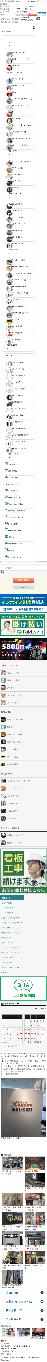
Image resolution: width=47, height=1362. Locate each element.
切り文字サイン (15, 151)
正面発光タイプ (16, 211)
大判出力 (12, 42)
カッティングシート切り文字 (21, 161)
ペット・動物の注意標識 (19, 293)
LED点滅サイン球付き (18, 448)
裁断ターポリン (16, 66)
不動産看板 (22, 1066)
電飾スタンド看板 (17, 395)
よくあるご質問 (13, 524)
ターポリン (11, 688)
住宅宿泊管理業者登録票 (19, 435)
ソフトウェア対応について (17, 517)
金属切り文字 (15, 181)
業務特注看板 (14, 250)
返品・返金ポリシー (14, 497)
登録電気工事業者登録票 (19, 408)
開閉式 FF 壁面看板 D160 (20, 313)
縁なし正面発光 (16, 204)
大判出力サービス (9, 665)
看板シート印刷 (13, 673)
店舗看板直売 (12, 345)
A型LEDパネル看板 (17, 369)
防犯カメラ (15, 319)
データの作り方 (13, 484)
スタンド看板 (12, 749)
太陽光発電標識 (16, 326)
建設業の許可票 (16, 402)
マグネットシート (17, 79)
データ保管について (14, 530)
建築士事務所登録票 (18, 375)
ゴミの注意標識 (16, 333)
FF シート (14, 112)
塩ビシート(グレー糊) (18, 52)
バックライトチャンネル (19, 244)
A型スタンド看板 (17, 362)
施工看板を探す (17, 1072)
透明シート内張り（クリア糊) (21, 125)
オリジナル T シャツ (13, 356)
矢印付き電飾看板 (17, 422)
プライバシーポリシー (15, 557)
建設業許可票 (12, 764)
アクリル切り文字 (17, 168)
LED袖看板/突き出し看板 (19, 266)
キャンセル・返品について (11, 948)
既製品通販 (6, 712)
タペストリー (15, 118)
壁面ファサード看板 (15, 719)
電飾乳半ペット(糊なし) (19, 85)
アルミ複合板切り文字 (16, 803)
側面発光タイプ (16, 230)
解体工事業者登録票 (18, 428)
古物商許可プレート (18, 300)
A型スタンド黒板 (17, 415)
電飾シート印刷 (13, 680)
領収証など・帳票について (17, 511)
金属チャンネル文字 (15, 835)
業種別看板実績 (17, 1069)
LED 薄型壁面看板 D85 (19, 286)
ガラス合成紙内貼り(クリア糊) (21, 99)
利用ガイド (13, 454)
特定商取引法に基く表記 (16, 544)
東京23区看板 (33, 1066)
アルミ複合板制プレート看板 (21, 273)
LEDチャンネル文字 (10, 828)
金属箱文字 (15, 188)
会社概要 (11, 550)
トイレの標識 (15, 339)
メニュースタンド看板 (18, 442)
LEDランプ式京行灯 (15, 734)
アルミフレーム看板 (18, 260)
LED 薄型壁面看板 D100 (19, 306)
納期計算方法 (12, 471)
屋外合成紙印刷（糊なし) (19, 132)
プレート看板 (12, 703)
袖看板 (9, 727)
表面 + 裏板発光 (16, 237)
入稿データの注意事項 (15, 504)
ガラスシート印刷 (14, 695)
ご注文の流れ (12, 464)
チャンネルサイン (16, 194)
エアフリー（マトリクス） (20, 145)
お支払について (13, 478)
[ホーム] (18, 37)
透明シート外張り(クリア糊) (20, 138)
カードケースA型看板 (18, 389)
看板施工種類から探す (32, 1069)
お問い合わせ (12, 537)
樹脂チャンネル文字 (15, 843)
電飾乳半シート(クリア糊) (20, 59)
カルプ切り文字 (16, 174)
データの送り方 (13, 491)
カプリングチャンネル (18, 224)
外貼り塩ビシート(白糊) (14, 72)
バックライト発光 (17, 217)
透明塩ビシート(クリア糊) (20, 105)
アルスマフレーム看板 (18, 280)
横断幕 (13, 92)
